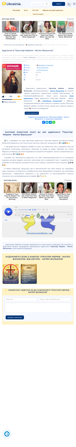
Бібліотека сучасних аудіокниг (14, 45)
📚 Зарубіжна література (34, 45)
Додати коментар (15, 317)
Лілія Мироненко (42, 70)
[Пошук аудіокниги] (46, 4)
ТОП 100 (35, 10)
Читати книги (38, 14)
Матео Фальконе (29, 57)
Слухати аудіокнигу (32, 113)
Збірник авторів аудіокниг (52, 10)
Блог (26, 10)
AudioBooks (15, 4)
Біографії (16, 10)
